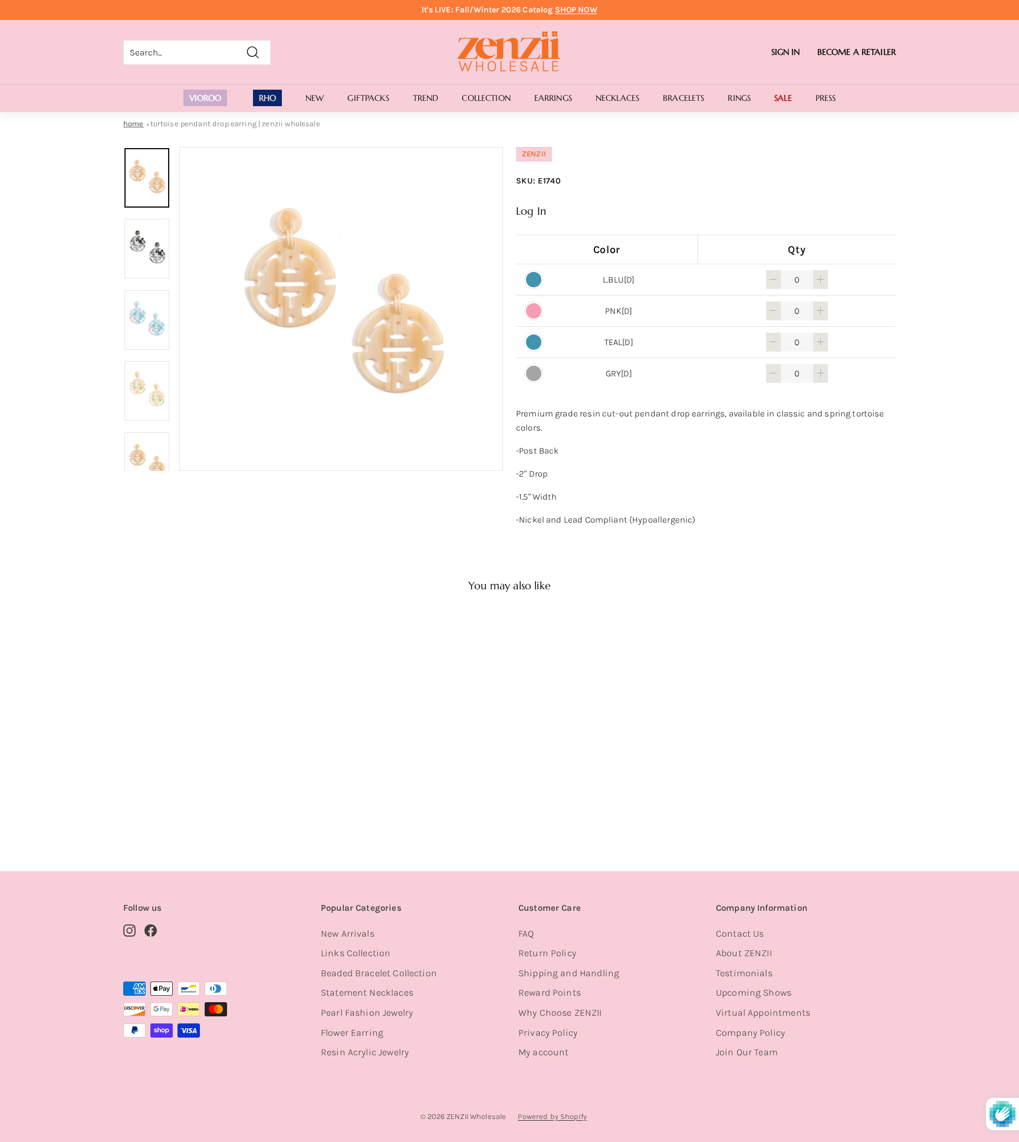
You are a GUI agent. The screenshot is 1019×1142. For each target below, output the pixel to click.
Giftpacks (368, 98)
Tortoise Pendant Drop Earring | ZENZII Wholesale (235, 123)
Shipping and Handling (568, 973)
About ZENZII (744, 953)
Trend (426, 98)
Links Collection (355, 953)
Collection (486, 98)
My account (543, 1052)
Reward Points (549, 992)
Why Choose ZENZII (560, 1012)
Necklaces (617, 98)
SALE (783, 98)
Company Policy (750, 1032)
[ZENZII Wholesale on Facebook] (150, 930)
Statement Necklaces (367, 992)
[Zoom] (341, 308)
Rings (739, 98)
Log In (531, 211)
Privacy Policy (547, 1032)
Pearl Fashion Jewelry (367, 1012)
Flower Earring (352, 1032)
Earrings (553, 98)
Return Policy (547, 953)
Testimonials (744, 973)
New (314, 98)
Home (133, 123)
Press (826, 98)
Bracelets (683, 98)
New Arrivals (347, 933)
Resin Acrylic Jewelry (365, 1052)
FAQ (526, 933)
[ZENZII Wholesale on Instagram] (129, 930)
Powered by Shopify (552, 1116)
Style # (184, 801)
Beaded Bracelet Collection (379, 973)
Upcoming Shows (753, 992)
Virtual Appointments (763, 1012)
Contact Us (740, 933)
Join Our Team (747, 1052)
